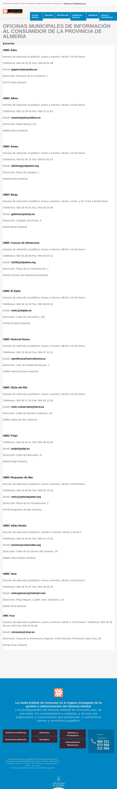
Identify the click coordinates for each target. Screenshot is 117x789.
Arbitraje (92, 15)
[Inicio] (12, 12)
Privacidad (24, 768)
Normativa (44, 739)
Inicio (5, 19)
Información (62, 15)
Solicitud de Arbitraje (16, 732)
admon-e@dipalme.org (75, 3)
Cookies (32, 768)
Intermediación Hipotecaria (72, 743)
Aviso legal (14, 768)
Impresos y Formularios (73, 734)
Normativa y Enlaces (77, 16)
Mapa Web (51, 768)
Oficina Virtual (35, 16)
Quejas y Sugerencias (107, 16)
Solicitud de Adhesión (16, 739)
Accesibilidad (41, 768)
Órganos (49, 15)
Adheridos (44, 732)
